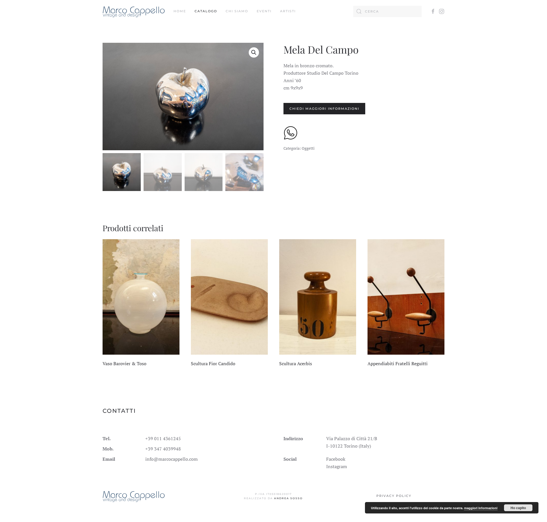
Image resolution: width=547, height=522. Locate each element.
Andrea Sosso (288, 498)
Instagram (336, 466)
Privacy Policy (393, 496)
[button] (254, 52)
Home (180, 11)
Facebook (335, 459)
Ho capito (518, 507)
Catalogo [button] (206, 11)
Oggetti (308, 148)
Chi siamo (237, 11)
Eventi (264, 11)
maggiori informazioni (480, 508)
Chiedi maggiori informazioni (324, 109)
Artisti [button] (288, 11)
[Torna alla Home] (134, 11)
